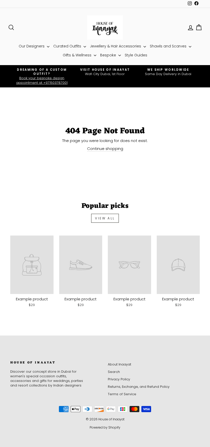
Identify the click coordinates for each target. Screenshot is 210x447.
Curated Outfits (67, 46)
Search (114, 372)
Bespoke (108, 55)
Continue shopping (105, 148)
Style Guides (136, 55)
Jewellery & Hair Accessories (116, 46)
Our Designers (32, 46)
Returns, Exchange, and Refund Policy (139, 386)
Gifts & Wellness (77, 55)
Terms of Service (122, 394)
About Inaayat (119, 364)
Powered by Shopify (105, 427)
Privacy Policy (119, 379)
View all (105, 218)
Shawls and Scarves (168, 46)
